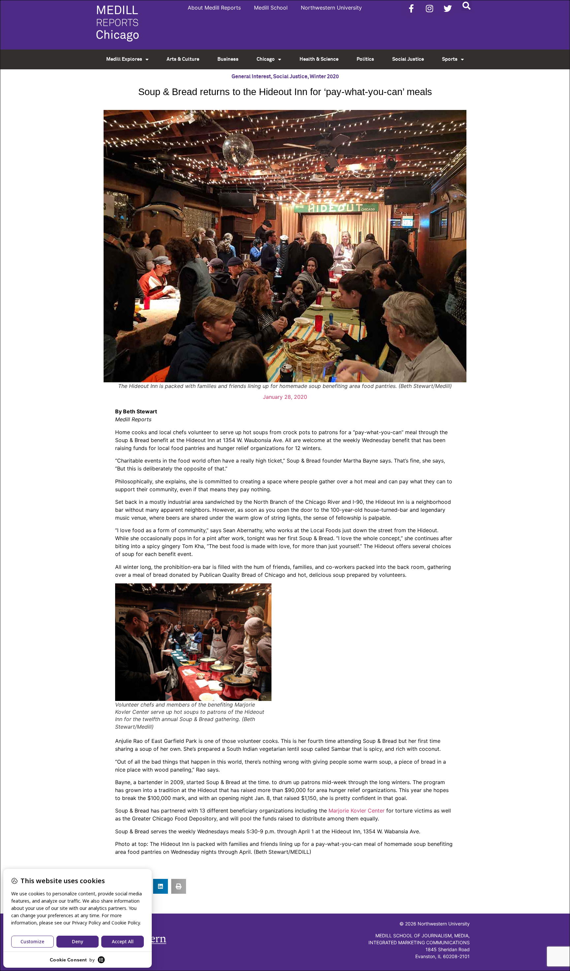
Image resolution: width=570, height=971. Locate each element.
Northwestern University (331, 7)
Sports (450, 59)
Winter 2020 (324, 76)
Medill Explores (124, 59)
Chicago (266, 59)
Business (227, 59)
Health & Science (319, 59)
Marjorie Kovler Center (357, 810)
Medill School (271, 7)
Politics (365, 59)
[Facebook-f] (411, 8)
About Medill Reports (214, 7)
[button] (466, 5)
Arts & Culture (183, 59)
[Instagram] (429, 8)
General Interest (251, 76)
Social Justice (408, 59)
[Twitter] (447, 8)
